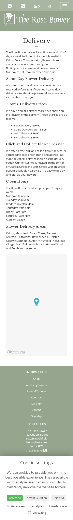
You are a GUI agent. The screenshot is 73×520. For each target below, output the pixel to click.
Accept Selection (37, 498)
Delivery (36, 404)
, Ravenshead (39, 237)
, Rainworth (52, 233)
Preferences (59, 506)
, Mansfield (21, 233)
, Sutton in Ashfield (39, 241)
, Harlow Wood (54, 244)
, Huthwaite (23, 237)
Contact (36, 410)
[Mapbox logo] (16, 352)
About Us (36, 397)
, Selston (54, 237)
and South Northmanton (21, 248)
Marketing (39, 513)
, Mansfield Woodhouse (29, 244)
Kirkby (10, 233)
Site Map (36, 416)
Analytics (37, 506)
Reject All (58, 498)
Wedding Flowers (36, 385)
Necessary (17, 506)
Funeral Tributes (37, 391)
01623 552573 (34, 450)
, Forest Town (37, 233)
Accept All (15, 498)
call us (47, 93)
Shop (36, 379)
